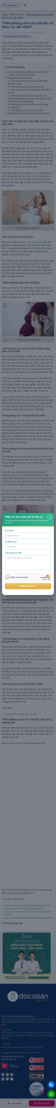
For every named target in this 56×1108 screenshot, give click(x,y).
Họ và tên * (9, 530)
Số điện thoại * (11, 541)
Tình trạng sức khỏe (13, 553)
